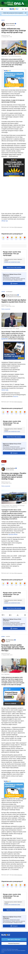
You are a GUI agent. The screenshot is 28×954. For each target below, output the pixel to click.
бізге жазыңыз (18, 227)
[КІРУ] (25, 9)
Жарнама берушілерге (14, 943)
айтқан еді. (4, 221)
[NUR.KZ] (14, 9)
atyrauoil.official (12, 534)
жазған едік (4, 390)
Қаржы (3, 636)
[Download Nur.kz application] (14, 3)
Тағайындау (9, 291)
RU (23, 9)
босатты (15, 396)
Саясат (3, 291)
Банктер (8, 636)
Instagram (15, 283)
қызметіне (4, 338)
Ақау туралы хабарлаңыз (14, 939)
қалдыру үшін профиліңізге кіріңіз (12, 262)
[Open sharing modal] (18, 615)
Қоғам (2, 20)
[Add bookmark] (25, 615)
